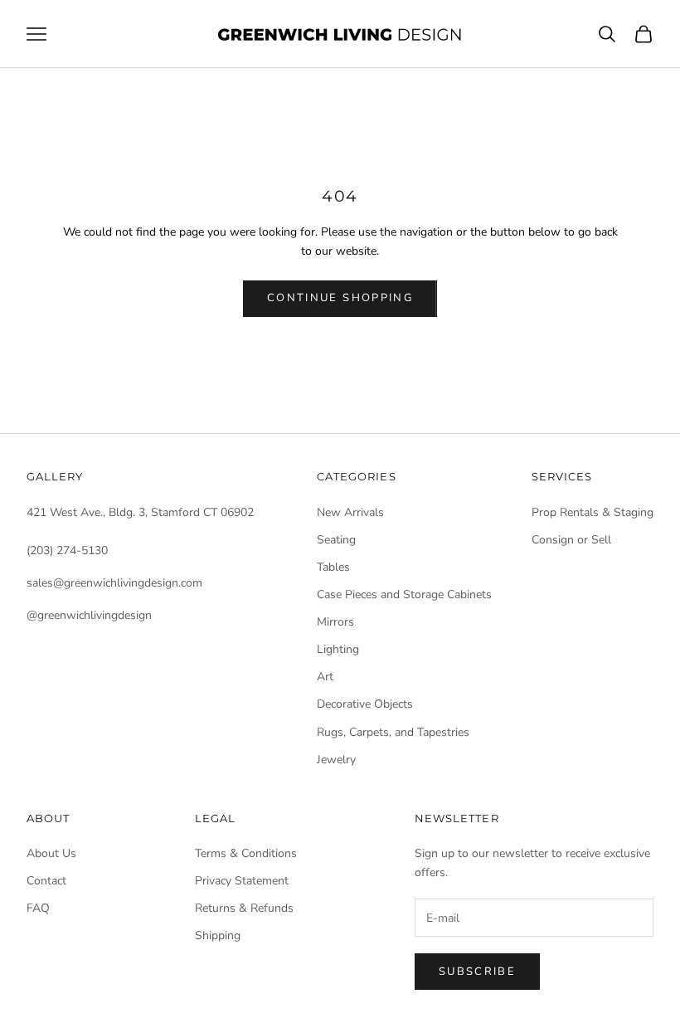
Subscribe (477, 971)
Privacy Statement (242, 881)
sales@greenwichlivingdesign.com (114, 583)
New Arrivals (350, 512)
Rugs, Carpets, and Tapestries (393, 732)
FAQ (38, 908)
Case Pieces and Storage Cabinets (404, 594)
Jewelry (336, 759)
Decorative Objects (365, 704)
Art (325, 676)
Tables (333, 567)
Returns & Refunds (244, 908)
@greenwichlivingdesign (89, 615)
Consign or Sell (571, 540)
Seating (336, 540)
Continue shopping (340, 297)
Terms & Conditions (246, 853)
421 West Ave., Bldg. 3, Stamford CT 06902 (140, 512)
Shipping (217, 935)
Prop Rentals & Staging (592, 512)
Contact (46, 881)
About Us (51, 853)
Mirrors (335, 622)
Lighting (338, 649)
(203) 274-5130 (67, 550)
